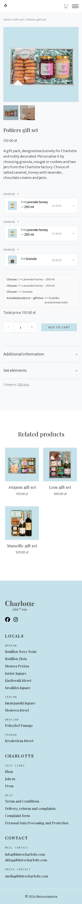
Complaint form (17, 815)
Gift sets (19, 19)
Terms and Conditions (22, 801)
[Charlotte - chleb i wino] (5, 5)
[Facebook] (7, 620)
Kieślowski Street (18, 680)
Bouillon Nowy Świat (20, 651)
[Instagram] (15, 620)
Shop (9, 771)
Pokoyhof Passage (19, 725)
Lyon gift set (60, 487)
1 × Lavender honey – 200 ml (34, 204)
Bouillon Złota (16, 659)
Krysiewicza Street (19, 741)
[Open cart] (66, 6)
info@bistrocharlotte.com (25, 854)
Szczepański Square (20, 703)
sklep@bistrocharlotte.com (26, 860)
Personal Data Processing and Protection (36, 823)
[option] (27, 112)
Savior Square (15, 673)
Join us (10, 779)
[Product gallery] (41, 64)
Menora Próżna (17, 666)
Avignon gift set (22, 487)
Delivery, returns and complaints (30, 808)
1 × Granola (29, 259)
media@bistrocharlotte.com (26, 876)
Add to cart (59, 327)
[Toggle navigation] (75, 6)
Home (7, 19)
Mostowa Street (17, 710)
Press (9, 786)
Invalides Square (17, 688)
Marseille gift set (22, 545)
